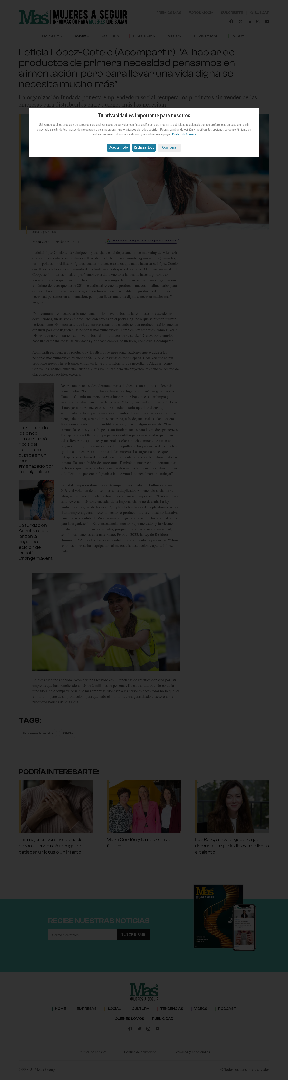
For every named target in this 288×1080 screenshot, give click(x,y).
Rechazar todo (144, 147)
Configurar (169, 147)
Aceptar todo (118, 147)
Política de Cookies (184, 134)
